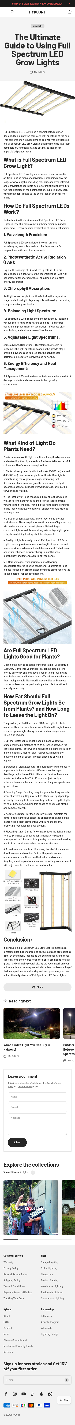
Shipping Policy (11, 1280)
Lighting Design (49, 1334)
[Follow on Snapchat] (41, 1394)
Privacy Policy (10, 1268)
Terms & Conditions (14, 1286)
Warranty (8, 1262)
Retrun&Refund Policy (15, 1274)
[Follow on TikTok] (32, 1394)
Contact (7, 1328)
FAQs (6, 1322)
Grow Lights (46, 947)
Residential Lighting (52, 1292)
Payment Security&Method (17, 1292)
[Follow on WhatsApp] (50, 1394)
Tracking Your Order (14, 1298)
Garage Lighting (49, 1262)
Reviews (8, 1352)
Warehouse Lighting (52, 1286)
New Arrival (47, 1274)
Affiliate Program (50, 1322)
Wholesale (46, 1328)
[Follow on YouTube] (23, 1394)
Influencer (46, 1316)
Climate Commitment (15, 1340)
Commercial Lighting (52, 1298)
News (6, 1334)
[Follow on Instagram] (14, 1394)
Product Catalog (49, 1280)
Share (40, 987)
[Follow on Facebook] (5, 1394)
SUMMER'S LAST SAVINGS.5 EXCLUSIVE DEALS (32, 3)
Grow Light (30, 131)
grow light (37, 26)
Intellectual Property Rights (18, 1346)
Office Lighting (49, 1268)
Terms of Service (25, 1086)
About (6, 1316)
